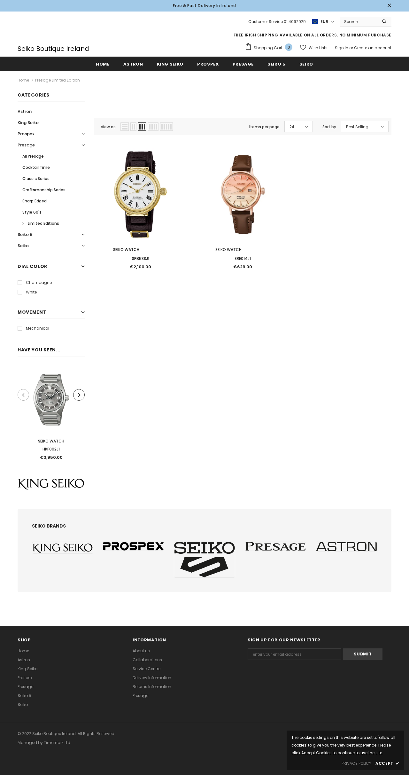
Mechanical (37, 328)
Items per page (264, 126)
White (31, 292)
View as (108, 126)
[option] (51, 415)
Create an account (372, 48)
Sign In (342, 48)
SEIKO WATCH (51, 441)
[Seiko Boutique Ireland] (62, 548)
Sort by (329, 126)
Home (23, 80)
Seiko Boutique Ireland (53, 48)
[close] (389, 6)
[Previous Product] (23, 395)
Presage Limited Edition (57, 80)
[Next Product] (79, 395)
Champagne (39, 282)
